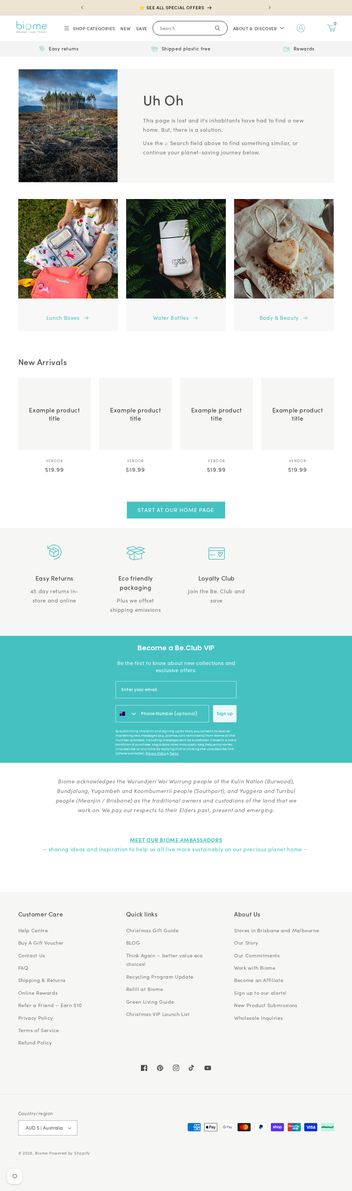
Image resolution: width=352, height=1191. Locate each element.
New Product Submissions (265, 1005)
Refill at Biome (144, 988)
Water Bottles (171, 317)
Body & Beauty (279, 317)
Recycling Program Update (160, 976)
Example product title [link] (54, 414)
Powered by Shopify (69, 1153)
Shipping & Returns (42, 980)
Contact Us (31, 955)
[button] (89, 28)
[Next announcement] (269, 7)
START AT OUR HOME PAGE (176, 509)
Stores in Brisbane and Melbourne (276, 930)
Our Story (246, 942)
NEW (125, 28)
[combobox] (126, 713)
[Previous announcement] (82, 7)
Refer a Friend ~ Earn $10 (50, 1005)
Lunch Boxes (63, 317)
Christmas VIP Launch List (158, 1014)
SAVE (141, 28)
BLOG (133, 942)
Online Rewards (38, 992)
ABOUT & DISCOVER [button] (255, 28)
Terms (173, 753)
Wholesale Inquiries (258, 1017)
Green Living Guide (150, 1001)
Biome (41, 1153)
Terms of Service (38, 1030)
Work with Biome (254, 967)
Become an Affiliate (258, 980)
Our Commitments (256, 955)
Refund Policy (35, 1042)
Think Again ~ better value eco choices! (164, 960)
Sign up (225, 713)
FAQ (23, 967)
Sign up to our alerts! (260, 992)
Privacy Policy (156, 753)
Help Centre (33, 930)
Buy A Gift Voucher (41, 942)
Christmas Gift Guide (152, 930)
